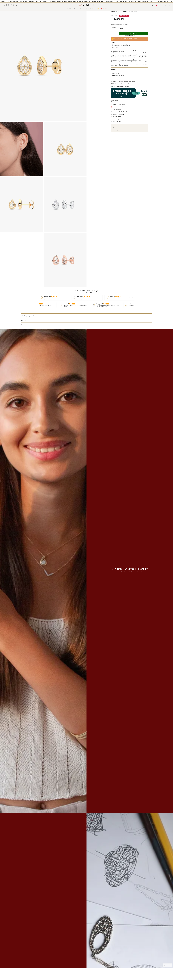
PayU (128, 86)
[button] (74, 8)
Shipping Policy (25, 320)
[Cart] (168, 5)
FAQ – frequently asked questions (30, 316)
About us (23, 325)
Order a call (131, 130)
